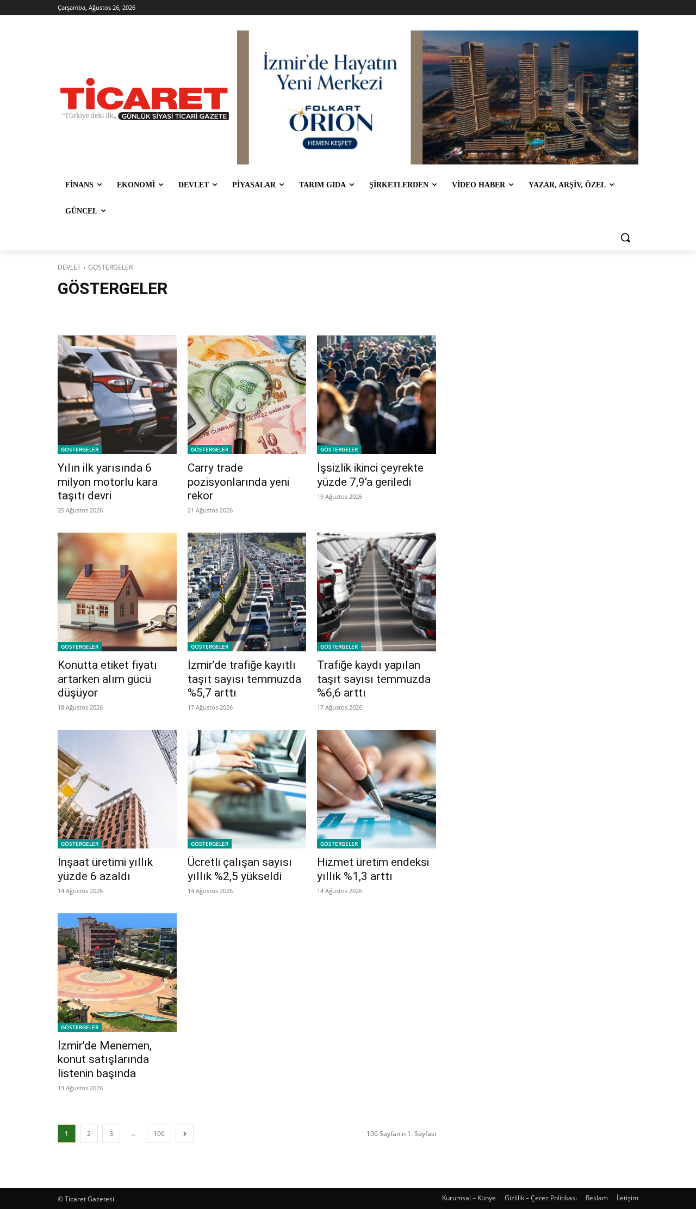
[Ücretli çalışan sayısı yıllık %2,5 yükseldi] (247, 789)
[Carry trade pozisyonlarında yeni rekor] (247, 394)
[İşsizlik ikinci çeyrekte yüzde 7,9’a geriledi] (376, 394)
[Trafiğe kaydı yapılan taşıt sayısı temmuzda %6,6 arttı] (376, 592)
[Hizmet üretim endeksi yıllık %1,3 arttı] (376, 789)
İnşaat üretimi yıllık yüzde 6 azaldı (105, 869)
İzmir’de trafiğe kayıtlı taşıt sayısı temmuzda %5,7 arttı (244, 678)
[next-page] (185, 1134)
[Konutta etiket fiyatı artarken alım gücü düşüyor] (117, 592)
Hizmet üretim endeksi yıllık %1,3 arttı (373, 869)
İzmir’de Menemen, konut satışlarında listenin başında (105, 1059)
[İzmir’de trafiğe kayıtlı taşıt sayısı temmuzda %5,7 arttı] (247, 592)
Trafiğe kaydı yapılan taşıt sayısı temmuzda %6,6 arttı (374, 678)
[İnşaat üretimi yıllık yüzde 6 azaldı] (117, 789)
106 (159, 1133)
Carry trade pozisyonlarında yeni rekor (238, 481)
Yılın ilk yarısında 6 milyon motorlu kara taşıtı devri (108, 481)
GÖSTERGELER (79, 449)
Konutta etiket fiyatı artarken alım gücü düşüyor (107, 678)
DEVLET (69, 267)
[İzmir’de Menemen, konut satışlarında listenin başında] (117, 972)
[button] (625, 237)
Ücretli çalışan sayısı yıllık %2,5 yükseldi (240, 869)
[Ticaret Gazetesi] (145, 99)
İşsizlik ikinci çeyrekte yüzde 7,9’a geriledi (370, 474)
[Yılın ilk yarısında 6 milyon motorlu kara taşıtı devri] (117, 394)
